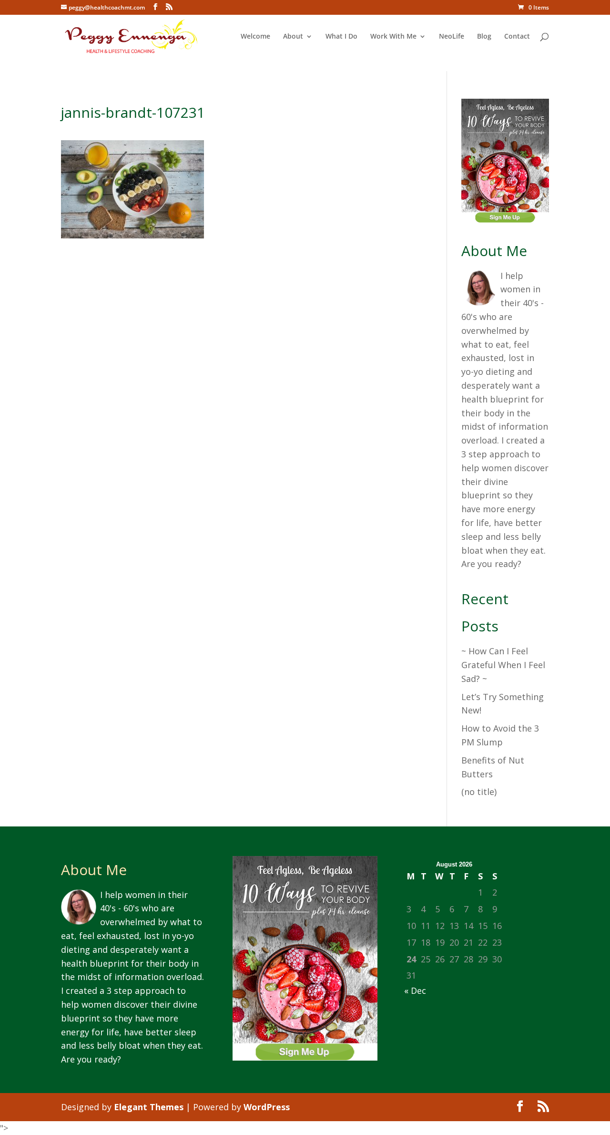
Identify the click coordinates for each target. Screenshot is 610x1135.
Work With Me (393, 37)
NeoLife (451, 37)
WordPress (267, 1107)
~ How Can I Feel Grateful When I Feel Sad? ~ (503, 664)
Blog (484, 37)
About (293, 37)
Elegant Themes (148, 1107)
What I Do (341, 37)
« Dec (415, 990)
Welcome (255, 37)
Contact (517, 37)
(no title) (479, 791)
